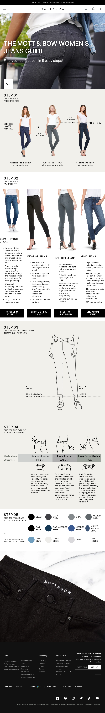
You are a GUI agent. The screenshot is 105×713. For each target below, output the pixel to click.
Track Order (25, 663)
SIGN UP (94, 667)
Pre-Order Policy (27, 674)
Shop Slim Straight (12, 313)
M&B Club (25, 672)
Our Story (42, 661)
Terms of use (22, 705)
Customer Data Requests (73, 705)
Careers (42, 663)
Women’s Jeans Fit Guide (63, 673)
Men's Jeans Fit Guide (62, 667)
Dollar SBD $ (51, 687)
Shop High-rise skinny (66, 313)
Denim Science (42, 670)
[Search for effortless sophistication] (86, 9)
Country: (32, 687)
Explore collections (72, 687)
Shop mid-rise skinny (39, 313)
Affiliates (42, 666)
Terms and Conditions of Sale (39, 705)
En (17, 687)
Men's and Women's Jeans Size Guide (63, 662)
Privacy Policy (57, 705)
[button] (4, 9)
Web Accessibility (28, 678)
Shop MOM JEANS (93, 313)
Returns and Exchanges (26, 667)
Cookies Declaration (92, 705)
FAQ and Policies (27, 661)
